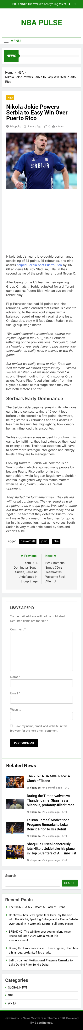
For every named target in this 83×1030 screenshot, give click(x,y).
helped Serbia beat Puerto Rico (39, 265)
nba (56, 541)
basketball (28, 541)
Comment (18, 629)
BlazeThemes (43, 1022)
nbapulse (15, 126)
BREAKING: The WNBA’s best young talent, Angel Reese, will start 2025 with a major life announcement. (38, 4)
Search (10, 876)
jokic (44, 541)
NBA (10, 98)
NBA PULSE (41, 22)
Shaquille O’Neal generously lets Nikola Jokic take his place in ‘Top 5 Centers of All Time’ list (51, 848)
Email (15, 693)
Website (15, 710)
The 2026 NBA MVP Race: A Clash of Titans (37, 907)
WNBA (12, 1003)
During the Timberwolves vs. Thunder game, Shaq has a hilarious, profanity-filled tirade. (51, 800)
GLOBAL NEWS (17, 987)
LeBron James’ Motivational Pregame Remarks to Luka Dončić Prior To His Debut (48, 824)
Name (15, 677)
